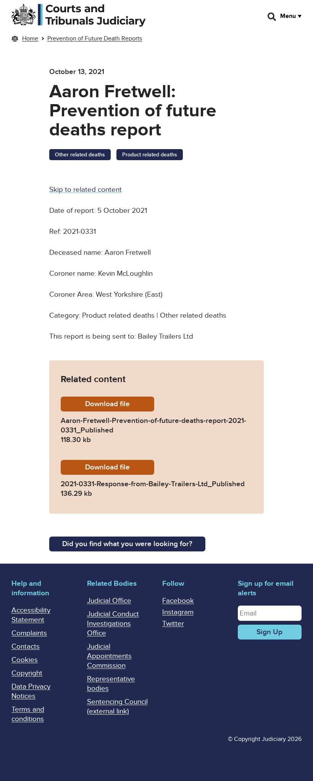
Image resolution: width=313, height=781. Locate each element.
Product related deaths (149, 154)
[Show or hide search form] (272, 16)
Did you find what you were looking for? (127, 544)
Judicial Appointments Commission (109, 656)
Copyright (26, 673)
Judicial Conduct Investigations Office (113, 624)
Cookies (24, 660)
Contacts (25, 646)
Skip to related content (85, 189)
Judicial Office (109, 600)
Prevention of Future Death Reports (94, 38)
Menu (288, 16)
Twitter (173, 623)
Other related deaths (80, 154)
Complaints (29, 633)
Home (30, 38)
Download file (119, 404)
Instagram (178, 612)
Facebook (178, 600)
